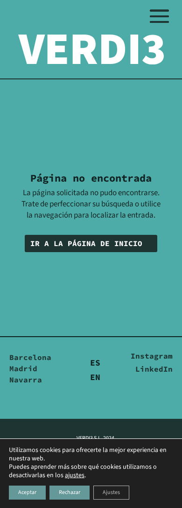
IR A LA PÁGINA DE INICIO (86, 243)
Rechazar (69, 492)
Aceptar (27, 492)
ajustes (74, 475)
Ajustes (111, 492)
